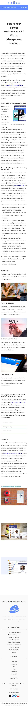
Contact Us (14, 671)
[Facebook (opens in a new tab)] (11, 3)
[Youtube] (18, 696)
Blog (14, 666)
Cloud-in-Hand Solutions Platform (12, 453)
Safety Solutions (7, 431)
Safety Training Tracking (14, 642)
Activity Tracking (7, 427)
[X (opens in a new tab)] (9, 3)
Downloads (14, 661)
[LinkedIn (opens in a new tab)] (14, 3)
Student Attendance (8, 423)
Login (14, 1)
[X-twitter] (10, 696)
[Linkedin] (15, 696)
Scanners (14, 652)
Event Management (14, 639)
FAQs (14, 669)
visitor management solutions (13, 83)
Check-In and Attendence (14, 632)
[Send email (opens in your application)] (19, 3)
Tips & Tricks (14, 664)
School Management (14, 637)
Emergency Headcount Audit (14, 644)
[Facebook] (13, 696)
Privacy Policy (14, 674)
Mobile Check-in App (14, 649)
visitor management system (17, 402)
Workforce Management (14, 634)
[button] (14, 423)
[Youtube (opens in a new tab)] (16, 3)
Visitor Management (14, 647)
